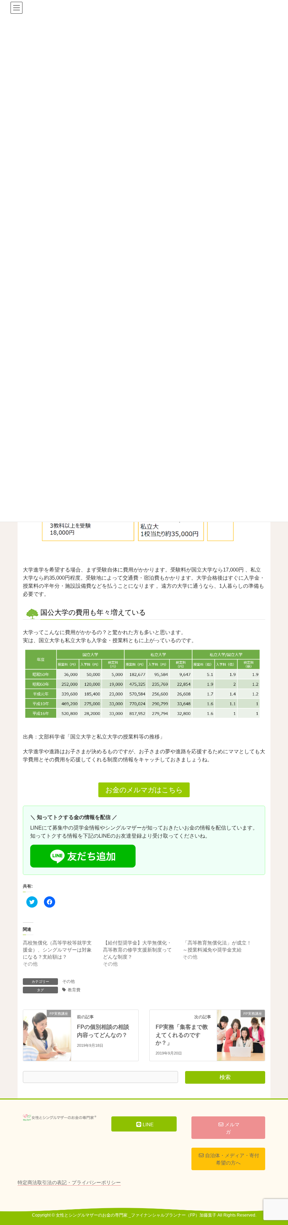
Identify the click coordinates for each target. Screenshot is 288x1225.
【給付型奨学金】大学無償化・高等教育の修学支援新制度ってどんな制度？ (137, 950)
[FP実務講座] (47, 1025)
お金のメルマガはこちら (144, 790)
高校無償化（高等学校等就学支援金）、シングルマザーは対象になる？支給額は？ (57, 950)
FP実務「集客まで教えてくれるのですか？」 (182, 1035)
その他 (68, 981)
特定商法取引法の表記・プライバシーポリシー (69, 1182)
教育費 (74, 989)
